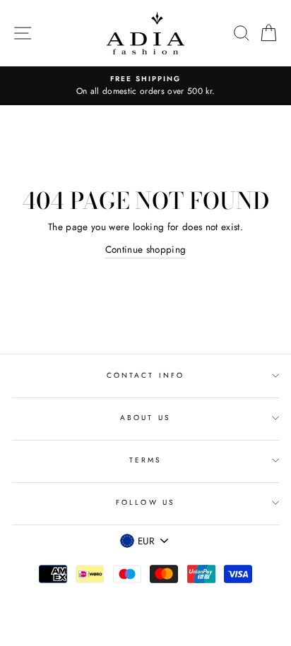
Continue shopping (145, 249)
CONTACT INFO (145, 375)
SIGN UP (246, 570)
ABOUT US (145, 417)
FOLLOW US (145, 502)
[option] (145, 86)
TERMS (145, 460)
